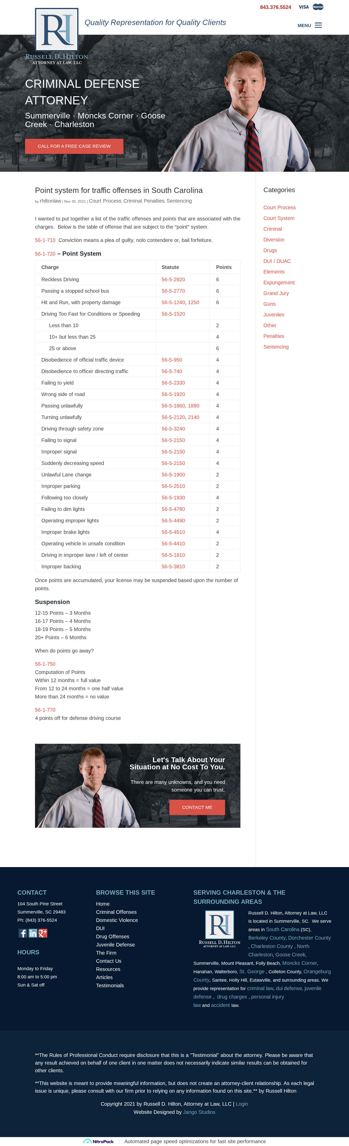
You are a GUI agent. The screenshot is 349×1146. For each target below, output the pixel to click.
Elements (274, 272)
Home (103, 904)
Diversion (273, 239)
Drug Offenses (112, 936)
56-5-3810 (173, 566)
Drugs (270, 250)
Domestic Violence (117, 920)
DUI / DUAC (277, 261)
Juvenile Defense (115, 944)
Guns (269, 304)
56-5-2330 (173, 383)
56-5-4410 (173, 543)
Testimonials (110, 985)
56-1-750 (45, 664)
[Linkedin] (33, 933)
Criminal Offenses (116, 912)
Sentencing (179, 201)
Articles (104, 977)
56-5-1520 (173, 314)
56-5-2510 (173, 486)
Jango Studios (199, 1112)
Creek (298, 954)
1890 (193, 406)
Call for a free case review (74, 146)
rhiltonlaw (50, 201)
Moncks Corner (299, 963)
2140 (193, 417)
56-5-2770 (173, 291)
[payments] (311, 9)
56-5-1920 (173, 394)
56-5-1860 (173, 406)
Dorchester (300, 938)
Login (242, 1104)
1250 (193, 302)
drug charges (232, 997)
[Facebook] (23, 933)
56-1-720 (45, 254)
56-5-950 (172, 360)
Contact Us (108, 961)
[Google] (43, 933)
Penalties (154, 201)
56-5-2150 (173, 440)
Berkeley (259, 938)
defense (293, 988)
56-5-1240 (173, 302)
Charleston (263, 946)
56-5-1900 (173, 474)
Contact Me (197, 807)
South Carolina (282, 929)
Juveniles (273, 314)
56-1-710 (45, 240)
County (278, 938)
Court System (279, 218)
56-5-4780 (173, 509)
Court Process (105, 201)
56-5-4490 (173, 520)
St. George (252, 971)
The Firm (106, 953)
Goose (282, 954)
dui (279, 988)
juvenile (313, 988)
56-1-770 (45, 710)
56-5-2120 (173, 417)
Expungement (279, 282)
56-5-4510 (173, 532)
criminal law (260, 988)
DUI (100, 928)
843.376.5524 (275, 7)
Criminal (132, 201)
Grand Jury (276, 293)
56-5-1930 (173, 497)
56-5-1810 (173, 555)
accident (221, 1005)
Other (269, 325)
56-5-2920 (173, 279)
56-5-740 (172, 371)
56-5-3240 (173, 429)
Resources (108, 969)
